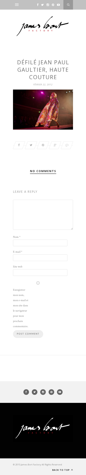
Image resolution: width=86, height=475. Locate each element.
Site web (17, 266)
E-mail (17, 252)
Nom (16, 237)
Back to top (61, 469)
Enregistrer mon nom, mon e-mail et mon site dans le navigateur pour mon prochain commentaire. (20, 308)
